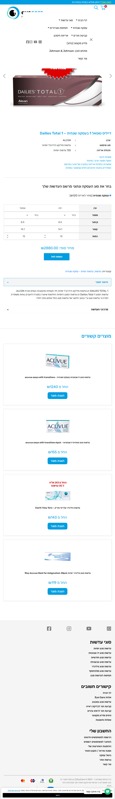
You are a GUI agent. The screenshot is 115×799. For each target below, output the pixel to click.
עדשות (98, 271)
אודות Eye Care (103, 697)
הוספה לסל (56, 256)
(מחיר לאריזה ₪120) (89, 195)
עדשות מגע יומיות (102, 648)
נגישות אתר (105, 759)
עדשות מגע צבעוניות (100, 662)
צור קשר (107, 764)
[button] (108, 791)
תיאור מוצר (101, 282)
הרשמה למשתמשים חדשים (97, 737)
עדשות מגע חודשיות (101, 657)
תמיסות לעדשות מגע (100, 675)
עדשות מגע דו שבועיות (99, 653)
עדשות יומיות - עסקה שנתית (79, 271)
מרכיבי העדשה (99, 309)
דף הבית (107, 692)
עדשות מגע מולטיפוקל (100, 671)
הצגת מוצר (57, 395)
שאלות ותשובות (103, 719)
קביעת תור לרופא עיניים (99, 710)
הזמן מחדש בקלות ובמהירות (91, 2)
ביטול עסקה (105, 755)
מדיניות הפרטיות (13, 790)
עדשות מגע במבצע (101, 701)
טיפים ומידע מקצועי (101, 715)
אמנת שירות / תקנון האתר (98, 750)
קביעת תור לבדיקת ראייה (98, 706)
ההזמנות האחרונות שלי (99, 746)
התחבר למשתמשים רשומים (97, 741)
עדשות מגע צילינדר (101, 666)
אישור (57, 795)
